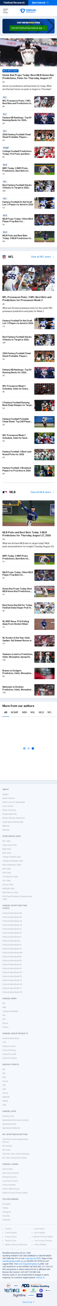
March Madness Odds (11, 865)
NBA (24, 712)
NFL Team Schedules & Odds (14, 1158)
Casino (5, 1027)
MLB (41, 712)
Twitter (5, 1208)
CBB (4, 1105)
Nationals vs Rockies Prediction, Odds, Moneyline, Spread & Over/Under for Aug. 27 (17, 691)
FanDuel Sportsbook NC (12, 961)
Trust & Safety (11, 1233)
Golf (4, 1089)
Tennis (5, 1093)
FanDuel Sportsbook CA (12, 921)
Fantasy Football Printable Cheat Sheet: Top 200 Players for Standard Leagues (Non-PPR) (17, 423)
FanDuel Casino (9, 1046)
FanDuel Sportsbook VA (12, 984)
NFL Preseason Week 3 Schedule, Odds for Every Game (15, 389)
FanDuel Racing (9, 1050)
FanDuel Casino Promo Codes (15, 1193)
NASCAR (6, 1097)
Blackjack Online (9, 1177)
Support (5, 794)
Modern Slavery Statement (13, 818)
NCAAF (14, 712)
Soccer (5, 1023)
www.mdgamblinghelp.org (29, 1264)
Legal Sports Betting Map (12, 822)
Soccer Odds (7, 885)
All (5, 712)
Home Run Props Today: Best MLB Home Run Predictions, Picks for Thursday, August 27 (28, 77)
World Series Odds (10, 892)
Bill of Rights (39, 1233)
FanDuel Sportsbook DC (12, 933)
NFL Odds (6, 841)
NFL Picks (6, 1150)
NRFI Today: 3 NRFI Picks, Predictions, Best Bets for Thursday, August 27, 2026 (15, 171)
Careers (8, 1229)
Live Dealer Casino (10, 1181)
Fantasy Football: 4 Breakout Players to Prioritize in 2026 (16, 469)
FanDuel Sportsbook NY (12, 968)
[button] (28, 28)
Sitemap (5, 830)
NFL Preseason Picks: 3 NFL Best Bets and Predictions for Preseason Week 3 (17, 103)
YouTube (6, 1216)
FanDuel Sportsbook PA (12, 976)
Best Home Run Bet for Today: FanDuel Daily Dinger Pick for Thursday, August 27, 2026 (17, 608)
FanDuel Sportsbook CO (12, 925)
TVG (4, 1042)
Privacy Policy (11, 1237)
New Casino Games (10, 1173)
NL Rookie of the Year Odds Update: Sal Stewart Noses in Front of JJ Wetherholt (16, 640)
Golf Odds (6, 873)
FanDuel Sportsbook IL (11, 941)
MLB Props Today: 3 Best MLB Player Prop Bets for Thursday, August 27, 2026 (17, 221)
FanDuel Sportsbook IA (11, 937)
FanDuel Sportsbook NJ (12, 964)
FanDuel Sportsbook (10, 1038)
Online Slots (7, 1169)
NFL (49, 712)
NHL (32, 712)
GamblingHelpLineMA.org (12, 1261)
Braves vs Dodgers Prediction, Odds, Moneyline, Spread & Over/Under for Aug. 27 (17, 674)
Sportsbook (38, 2)
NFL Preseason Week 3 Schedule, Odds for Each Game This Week (14, 438)
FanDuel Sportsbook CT (12, 929)
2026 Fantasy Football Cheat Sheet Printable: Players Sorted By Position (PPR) (16, 137)
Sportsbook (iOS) (9, 1124)
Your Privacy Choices (43, 1241)
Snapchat (6, 1220)
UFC (4, 1019)
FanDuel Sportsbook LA (12, 949)
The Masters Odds (10, 877)
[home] (28, 11)
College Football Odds (11, 857)
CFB (4, 1085)
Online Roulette (9, 1185)
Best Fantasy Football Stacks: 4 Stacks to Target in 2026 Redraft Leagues (17, 188)
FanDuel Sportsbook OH (12, 972)
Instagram (6, 1212)
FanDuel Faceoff (9, 1054)
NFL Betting (7, 1146)
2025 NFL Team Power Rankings (15, 1154)
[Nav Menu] (5, 11)
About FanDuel (8, 798)
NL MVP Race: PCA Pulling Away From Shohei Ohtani (15, 622)
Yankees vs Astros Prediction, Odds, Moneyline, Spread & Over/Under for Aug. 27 (17, 657)
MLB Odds (6, 853)
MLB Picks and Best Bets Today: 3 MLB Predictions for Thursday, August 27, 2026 (17, 238)
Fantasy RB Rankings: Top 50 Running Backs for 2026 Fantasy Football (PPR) (16, 120)
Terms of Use (10, 1241)
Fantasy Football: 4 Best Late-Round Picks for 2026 (17, 453)
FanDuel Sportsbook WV (12, 992)
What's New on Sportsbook (13, 802)
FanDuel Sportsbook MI (11, 957)
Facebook (6, 1204)
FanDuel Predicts (9, 1058)
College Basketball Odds (12, 861)
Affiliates (6, 826)
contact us (40, 1278)
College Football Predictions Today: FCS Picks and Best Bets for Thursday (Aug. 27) (17, 154)
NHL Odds (6, 869)
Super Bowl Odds (9, 845)
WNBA (5, 1101)
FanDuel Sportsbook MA (12, 953)
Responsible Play (9, 814)
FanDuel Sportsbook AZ (12, 917)
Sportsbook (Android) (11, 1128)
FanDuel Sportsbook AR (12, 913)
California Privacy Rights (43, 1237)
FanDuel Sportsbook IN (11, 945)
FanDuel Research (14, 2)
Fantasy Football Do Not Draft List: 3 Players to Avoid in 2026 (17, 203)
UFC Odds (6, 881)
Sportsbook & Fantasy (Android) (15, 1120)
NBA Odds (6, 849)
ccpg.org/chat (31, 1258)
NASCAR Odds (8, 888)
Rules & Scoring (9, 810)
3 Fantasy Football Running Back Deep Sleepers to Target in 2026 (17, 405)
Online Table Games (10, 1189)
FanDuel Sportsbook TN (12, 980)
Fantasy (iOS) (8, 1116)
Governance (39, 1229)
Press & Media (40, 1245)
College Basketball (10, 1011)
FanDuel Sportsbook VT (12, 988)
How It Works (7, 806)
